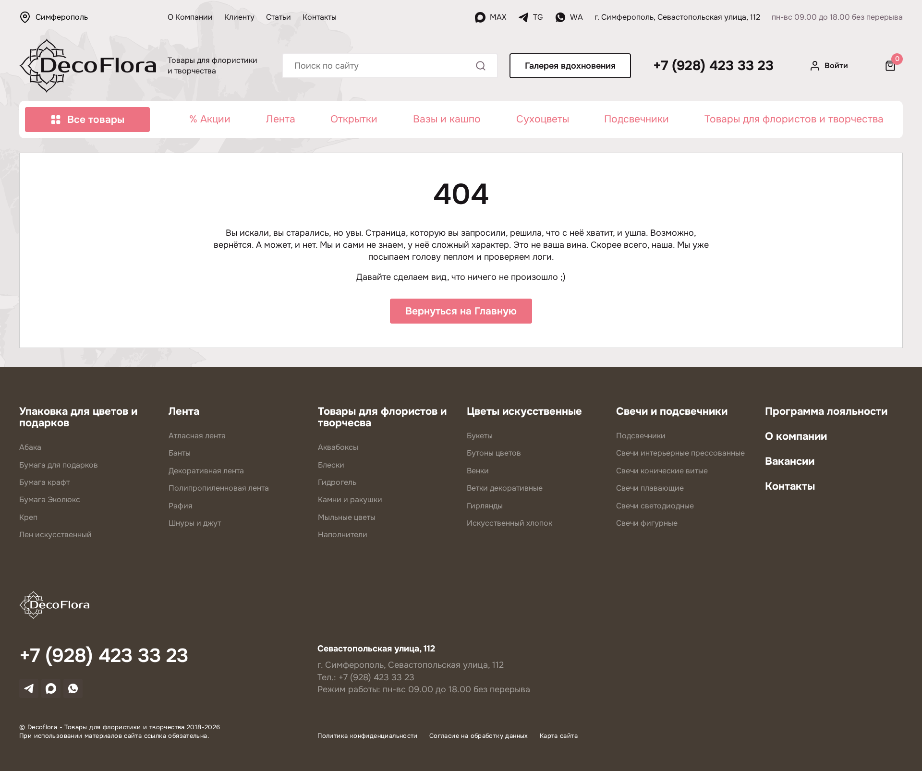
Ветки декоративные (505, 488)
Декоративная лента (206, 471)
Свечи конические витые (662, 471)
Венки (478, 471)
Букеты (480, 436)
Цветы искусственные (524, 411)
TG (538, 17)
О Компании (190, 17)
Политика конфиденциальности (367, 736)
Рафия (181, 506)
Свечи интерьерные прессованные (680, 453)
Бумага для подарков (58, 465)
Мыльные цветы (347, 517)
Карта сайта (559, 736)
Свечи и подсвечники (672, 411)
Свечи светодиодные (655, 506)
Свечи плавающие (650, 488)
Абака (30, 447)
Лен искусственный (55, 535)
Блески (331, 465)
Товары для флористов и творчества (794, 119)
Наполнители (342, 535)
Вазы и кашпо (447, 119)
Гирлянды (485, 506)
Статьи (278, 17)
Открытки (353, 119)
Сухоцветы (542, 119)
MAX (498, 17)
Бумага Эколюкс (49, 499)
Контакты (320, 17)
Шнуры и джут (195, 523)
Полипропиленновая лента (219, 488)
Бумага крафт (44, 482)
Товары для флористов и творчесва (382, 417)
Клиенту (239, 17)
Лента (280, 119)
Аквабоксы (338, 447)
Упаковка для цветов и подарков (78, 417)
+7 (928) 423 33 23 (713, 66)
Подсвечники (636, 119)
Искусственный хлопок (509, 523)
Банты (180, 453)
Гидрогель (337, 482)
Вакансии (789, 461)
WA (576, 17)
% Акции (209, 119)
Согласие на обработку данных (478, 736)
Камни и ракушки (350, 499)
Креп (28, 517)
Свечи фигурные (647, 523)
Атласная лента (197, 436)
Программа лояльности (826, 411)
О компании (796, 436)
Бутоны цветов (494, 453)
